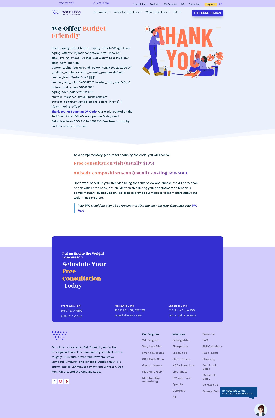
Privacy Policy (212, 391)
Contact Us (210, 385)
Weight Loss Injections (126, 12)
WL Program (150, 340)
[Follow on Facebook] (54, 381)
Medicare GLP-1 (153, 372)
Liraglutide (180, 353)
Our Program (100, 12)
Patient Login (195, 4)
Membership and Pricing (151, 379)
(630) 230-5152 (71, 311)
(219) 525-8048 (71, 316)
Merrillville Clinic (210, 377)
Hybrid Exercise (153, 353)
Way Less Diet (152, 346)
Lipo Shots (180, 372)
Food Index (155, 4)
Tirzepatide (180, 346)
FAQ (205, 340)
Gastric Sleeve (152, 365)
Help (175, 12)
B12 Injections (182, 378)
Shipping (209, 359)
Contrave (179, 391)
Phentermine (181, 359)
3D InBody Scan (153, 359)
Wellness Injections (156, 12)
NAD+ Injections (184, 365)
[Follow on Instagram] (60, 381)
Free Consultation (207, 13)
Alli (174, 397)
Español (211, 4)
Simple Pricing (140, 4)
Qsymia (178, 384)
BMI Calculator (170, 4)
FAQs (182, 4)
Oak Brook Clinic (210, 367)
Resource (209, 334)
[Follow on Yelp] (66, 381)
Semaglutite (181, 340)
